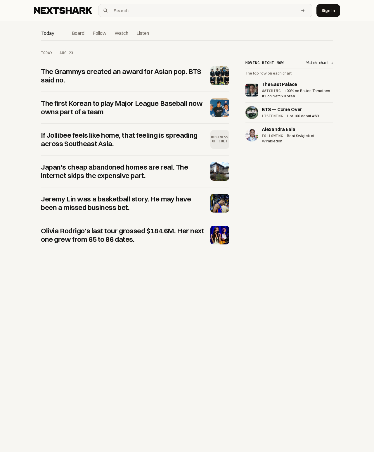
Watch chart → (320, 63)
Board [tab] (78, 33)
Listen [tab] (142, 33)
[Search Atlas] (303, 10)
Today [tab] (47, 33)
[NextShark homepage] (64, 10)
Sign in (328, 10)
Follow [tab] (99, 33)
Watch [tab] (122, 33)
